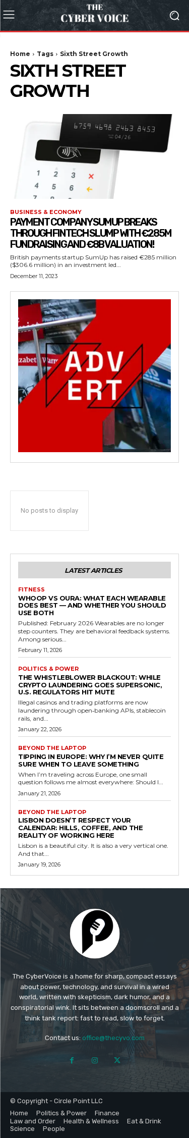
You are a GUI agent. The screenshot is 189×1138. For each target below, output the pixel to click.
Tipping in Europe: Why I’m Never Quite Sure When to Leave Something (90, 760)
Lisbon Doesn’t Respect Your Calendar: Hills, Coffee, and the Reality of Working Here (80, 827)
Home (20, 54)
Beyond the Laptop (52, 748)
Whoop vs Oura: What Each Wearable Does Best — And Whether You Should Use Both (92, 605)
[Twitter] (117, 1060)
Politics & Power (48, 669)
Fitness (31, 589)
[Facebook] (72, 1060)
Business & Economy (46, 212)
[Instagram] (94, 1060)
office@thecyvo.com (113, 1038)
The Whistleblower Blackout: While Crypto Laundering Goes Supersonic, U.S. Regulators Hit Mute (90, 684)
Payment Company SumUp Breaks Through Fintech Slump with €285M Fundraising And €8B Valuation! (90, 233)
